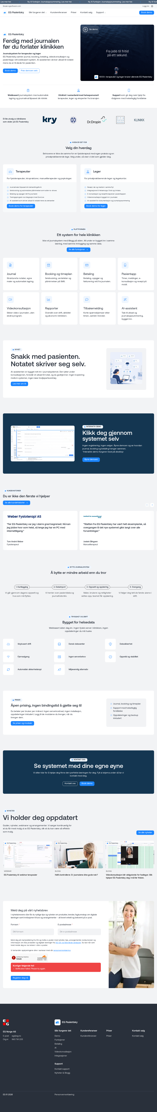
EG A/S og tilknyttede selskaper (68, 943)
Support (100, 13)
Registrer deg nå (20, 978)
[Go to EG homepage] (6, 1022)
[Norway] (152, 6)
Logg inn (146, 6)
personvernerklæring (61, 950)
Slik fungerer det (37, 13)
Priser (73, 13)
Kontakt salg (86, 13)
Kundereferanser (58, 13)
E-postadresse (65, 925)
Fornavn (15, 925)
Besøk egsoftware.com (12, 6)
